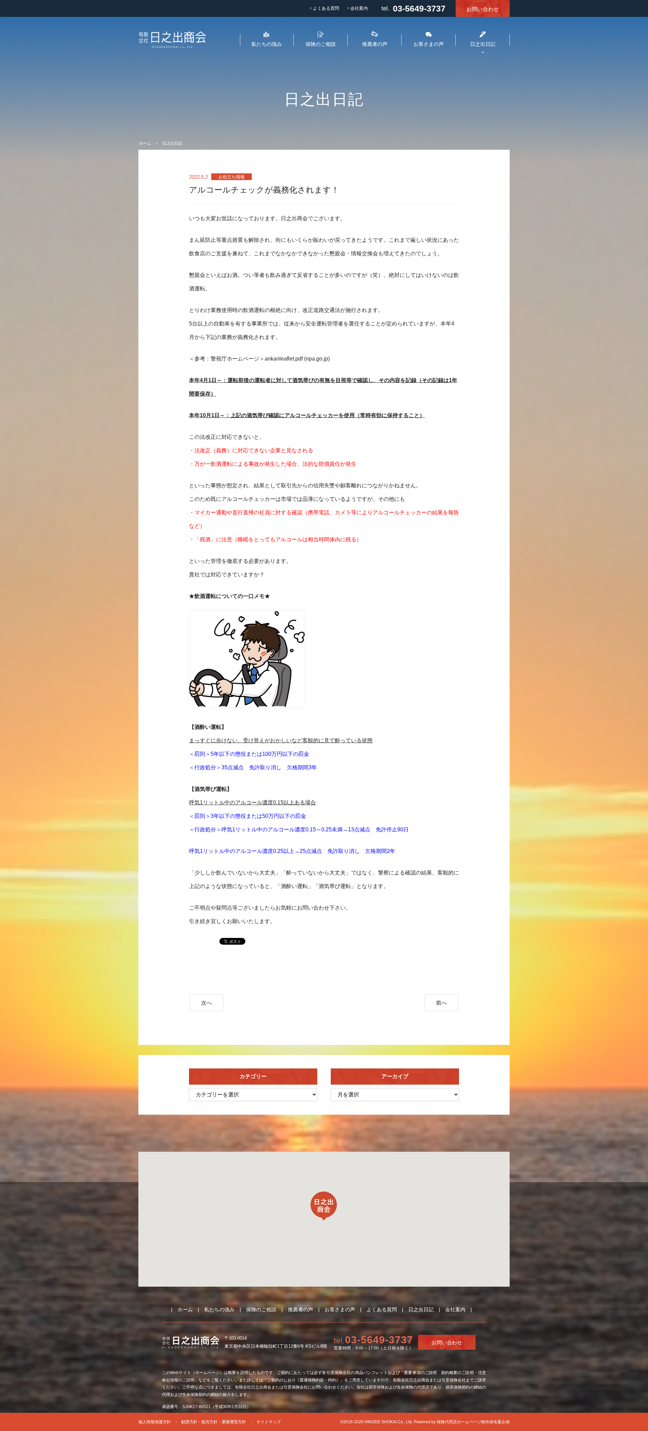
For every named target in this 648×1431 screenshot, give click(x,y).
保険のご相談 (261, 1309)
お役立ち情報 (231, 176)
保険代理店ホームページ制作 (463, 1422)
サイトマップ (268, 1422)
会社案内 (359, 8)
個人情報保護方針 (154, 1422)
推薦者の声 (300, 1309)
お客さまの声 (340, 1309)
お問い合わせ (482, 9)
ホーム (185, 1309)
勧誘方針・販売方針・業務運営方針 (213, 1422)
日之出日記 (421, 1309)
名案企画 (501, 1422)
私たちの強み (219, 1309)
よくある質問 (326, 8)
